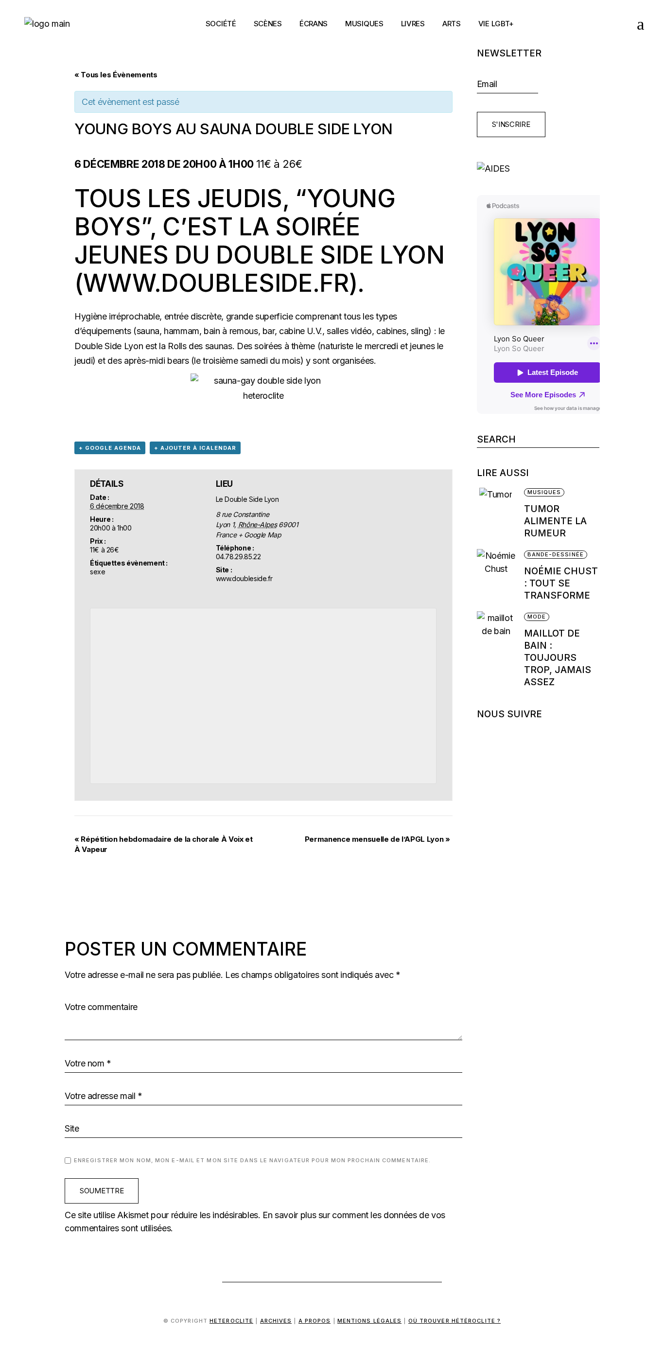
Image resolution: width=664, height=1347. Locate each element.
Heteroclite (231, 1320)
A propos (314, 1320)
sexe (97, 571)
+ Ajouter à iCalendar (195, 447)
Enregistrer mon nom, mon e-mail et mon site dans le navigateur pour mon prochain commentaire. (252, 1160)
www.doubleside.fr (216, 283)
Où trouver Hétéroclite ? (454, 1320)
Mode (536, 616)
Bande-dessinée (555, 554)
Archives (276, 1320)
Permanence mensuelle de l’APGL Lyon (377, 839)
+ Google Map (259, 535)
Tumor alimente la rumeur (555, 521)
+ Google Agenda (110, 447)
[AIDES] (538, 168)
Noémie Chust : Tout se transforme (561, 583)
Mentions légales (369, 1320)
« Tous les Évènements (115, 74)
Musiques (544, 492)
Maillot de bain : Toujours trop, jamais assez (557, 658)
